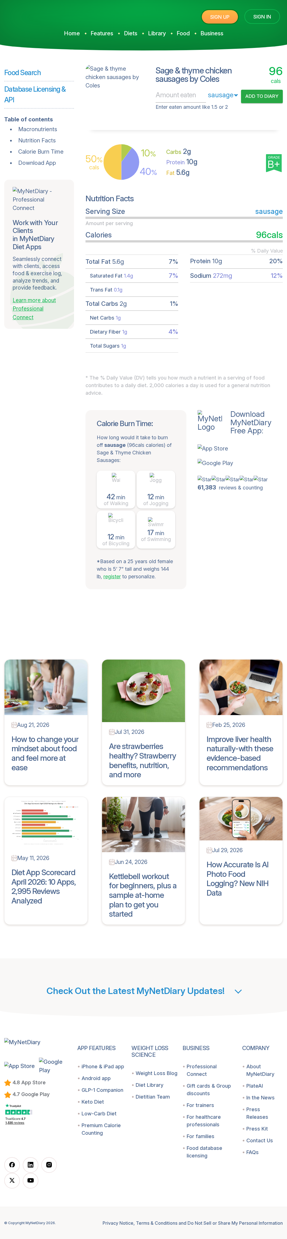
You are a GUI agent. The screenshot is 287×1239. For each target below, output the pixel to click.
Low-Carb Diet (99, 1114)
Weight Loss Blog (156, 1073)
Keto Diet (93, 1102)
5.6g (178, 172)
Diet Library (149, 1085)
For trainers (200, 1105)
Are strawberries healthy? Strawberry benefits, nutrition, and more (142, 760)
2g (178, 151)
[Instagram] (49, 1165)
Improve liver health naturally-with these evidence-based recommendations (240, 753)
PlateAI (254, 1086)
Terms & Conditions (156, 1223)
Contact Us (259, 1140)
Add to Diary (262, 96)
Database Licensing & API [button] (35, 94)
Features (102, 33)
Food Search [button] (22, 72)
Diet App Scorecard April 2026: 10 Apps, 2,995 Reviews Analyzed (43, 886)
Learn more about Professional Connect (34, 309)
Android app (96, 1078)
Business (211, 33)
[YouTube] (30, 1181)
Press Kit (257, 1129)
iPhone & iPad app (103, 1066)
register (112, 576)
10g (182, 162)
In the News (260, 1098)
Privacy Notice (118, 1223)
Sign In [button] (262, 17)
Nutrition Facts (37, 140)
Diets (130, 33)
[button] (235, 448)
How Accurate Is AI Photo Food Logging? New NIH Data (238, 879)
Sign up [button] (220, 17)
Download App (37, 163)
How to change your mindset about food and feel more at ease (44, 753)
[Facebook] (12, 1165)
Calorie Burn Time (41, 151)
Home (72, 33)
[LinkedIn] (30, 1165)
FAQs (252, 1152)
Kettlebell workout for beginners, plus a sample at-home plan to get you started (142, 895)
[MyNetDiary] (46, 14)
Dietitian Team (153, 1097)
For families (200, 1136)
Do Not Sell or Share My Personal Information (235, 1223)
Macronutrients (37, 129)
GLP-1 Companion (102, 1090)
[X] (12, 1181)
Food (183, 33)
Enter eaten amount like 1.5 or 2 (192, 107)
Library (157, 33)
